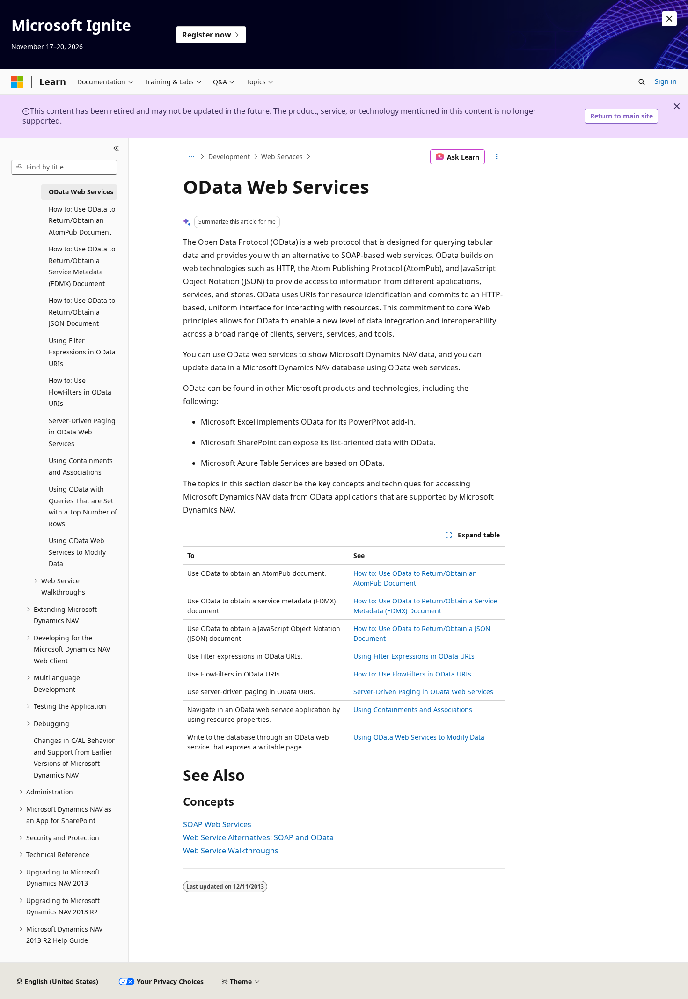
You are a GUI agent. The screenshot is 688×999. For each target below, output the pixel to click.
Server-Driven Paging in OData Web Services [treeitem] (82, 432)
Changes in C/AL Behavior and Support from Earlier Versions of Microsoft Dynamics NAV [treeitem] (74, 757)
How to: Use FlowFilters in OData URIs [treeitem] (80, 392)
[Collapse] (116, 148)
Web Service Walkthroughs (230, 850)
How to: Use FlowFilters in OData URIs (412, 673)
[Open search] (641, 81)
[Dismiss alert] (669, 18)
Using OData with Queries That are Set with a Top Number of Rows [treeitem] (83, 506)
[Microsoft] (17, 82)
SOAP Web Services (217, 824)
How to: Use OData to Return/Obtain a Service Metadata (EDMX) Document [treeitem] (82, 266)
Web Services (282, 156)
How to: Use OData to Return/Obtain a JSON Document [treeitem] (82, 312)
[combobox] (64, 167)
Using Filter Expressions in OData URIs (414, 656)
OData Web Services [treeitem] (81, 191)
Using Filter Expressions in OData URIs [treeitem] (82, 352)
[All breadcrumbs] (191, 156)
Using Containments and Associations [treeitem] (81, 466)
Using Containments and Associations (412, 709)
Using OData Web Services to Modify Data (418, 737)
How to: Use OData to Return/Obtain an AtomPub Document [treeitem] (82, 220)
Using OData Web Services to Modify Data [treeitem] (77, 552)
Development (229, 156)
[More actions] (497, 156)
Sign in (666, 81)
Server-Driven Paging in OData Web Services (423, 691)
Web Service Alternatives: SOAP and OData (258, 837)
